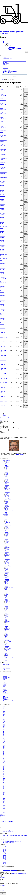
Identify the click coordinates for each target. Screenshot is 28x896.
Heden (6, 539)
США (4, 691)
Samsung (7, 502)
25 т (3, 754)
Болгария (5, 676)
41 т (3, 781)
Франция (5, 694)
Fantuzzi (7, 533)
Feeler (6, 534)
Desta (6, 529)
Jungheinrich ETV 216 (2, 323)
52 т (3, 794)
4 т (3, 775)
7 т (3, 803)
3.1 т (4, 760)
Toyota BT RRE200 (2, 241)
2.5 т (4, 742)
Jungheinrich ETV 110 (2, 314)
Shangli (6, 505)
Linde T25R (2, 328)
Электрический (6, 590)
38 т (3, 773)
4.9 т (4, 779)
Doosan (6, 473)
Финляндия (5, 693)
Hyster (6, 479)
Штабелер (5, 666)
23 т (3, 752)
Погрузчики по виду (7, 58)
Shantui (6, 574)
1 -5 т (4, 716)
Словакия (5, 690)
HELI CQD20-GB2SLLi (3, 140)
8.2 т (4, 807)
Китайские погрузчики (8, 831)
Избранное (2, 419)
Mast (6, 556)
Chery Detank (8, 525)
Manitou (7, 489)
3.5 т (4, 764)
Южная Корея (6, 699)
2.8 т (4, 746)
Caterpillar (7, 466)
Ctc (6, 604)
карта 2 (4, 848)
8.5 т (4, 808)
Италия (4, 684)
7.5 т (4, 805)
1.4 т (4, 721)
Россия (4, 689)
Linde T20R (2, 332)
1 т (3, 718)
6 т (3, 796)
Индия (4, 681)
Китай (4, 686)
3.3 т (4, 762)
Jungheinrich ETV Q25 (2, 268)
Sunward (7, 579)
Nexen (6, 493)
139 (3, 414)
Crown (6, 603)
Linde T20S (2, 364)
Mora (6, 636)
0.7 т (4, 713)
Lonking (7, 552)
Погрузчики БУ (6, 63)
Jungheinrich (7, 482)
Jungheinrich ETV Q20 (2, 264)
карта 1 (4, 846)
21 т (3, 749)
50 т (3, 793)
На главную (2, 877)
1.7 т (4, 725)
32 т (3, 767)
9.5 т (4, 812)
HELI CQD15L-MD (3, 113)
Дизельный (5, 514)
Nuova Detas (8, 496)
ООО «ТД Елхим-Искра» (8, 842)
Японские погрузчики (8, 830)
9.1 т (4, 811)
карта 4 (4, 850)
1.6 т (4, 724)
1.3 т (4, 720)
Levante (7, 624)
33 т (3, 768)
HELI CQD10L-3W (3, 127)
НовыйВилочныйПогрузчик (2, 815)
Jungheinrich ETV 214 (2, 296)
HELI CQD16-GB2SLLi (3, 163)
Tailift (6, 508)
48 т (3, 788)
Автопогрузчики (6, 664)
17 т (3, 735)
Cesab (6, 467)
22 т (3, 751)
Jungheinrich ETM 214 (2, 305)
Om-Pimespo (8, 499)
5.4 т (4, 791)
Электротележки (6, 668)
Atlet (6, 593)
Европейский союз (7, 680)
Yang (6, 513)
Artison (6, 461)
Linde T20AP (3, 373)
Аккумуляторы (6, 62)
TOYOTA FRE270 (2, 236)
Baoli (6, 463)
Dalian (6, 469)
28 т (3, 756)
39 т (3, 774)
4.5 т (4, 776)
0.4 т (4, 709)
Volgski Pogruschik (9, 510)
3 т (3, 759)
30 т (3, 766)
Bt (5, 520)
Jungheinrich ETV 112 (2, 300)
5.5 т (4, 792)
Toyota (6, 509)
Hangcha (7, 537)
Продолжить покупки (3, 894)
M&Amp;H (7, 488)
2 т (3, 738)
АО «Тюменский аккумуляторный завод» (12, 841)
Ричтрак (4, 669)
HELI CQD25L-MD (3, 108)
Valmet (6, 586)
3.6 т (4, 765)
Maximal (7, 490)
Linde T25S (2, 346)
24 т (3, 753)
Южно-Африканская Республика (10, 700)
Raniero (6, 501)
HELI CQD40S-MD (3, 95)
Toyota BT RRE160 (2, 250)
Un (6, 584)
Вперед (4, 415)
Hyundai (7, 480)
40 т (3, 780)
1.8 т (4, 726)
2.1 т (4, 739)
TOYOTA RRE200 (2, 186)
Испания (5, 683)
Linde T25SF (3, 341)
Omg (6, 500)
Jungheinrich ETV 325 (2, 287)
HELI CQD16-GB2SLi (3, 168)
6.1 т (4, 798)
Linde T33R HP (3, 337)
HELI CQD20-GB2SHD (3, 136)
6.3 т (4, 799)
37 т (3, 772)
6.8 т (4, 801)
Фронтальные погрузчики (12, 61)
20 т (3, 748)
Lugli (6, 487)
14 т (3, 732)
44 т (3, 785)
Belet (6, 465)
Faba (6, 609)
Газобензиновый (6, 460)
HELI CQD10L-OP (3, 90)
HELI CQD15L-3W (3, 122)
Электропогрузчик (7, 665)
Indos (6, 481)
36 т (3, 771)
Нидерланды (5, 687)
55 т (3, 795)
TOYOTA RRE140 (2, 214)
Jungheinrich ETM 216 (2, 310)
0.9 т (4, 715)
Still (6, 507)
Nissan (6, 494)
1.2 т (4, 719)
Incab (6, 545)
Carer (6, 599)
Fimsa (6, 474)
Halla (6, 475)
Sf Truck (7, 503)
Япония (4, 701)
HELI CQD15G (3, 177)
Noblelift (7, 495)
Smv (6, 575)
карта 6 (4, 852)
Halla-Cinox (7, 614)
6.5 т (4, 800)
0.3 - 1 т (4, 707)
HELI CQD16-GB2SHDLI (3, 172)
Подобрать (3, 432)
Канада (4, 685)
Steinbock (7, 506)
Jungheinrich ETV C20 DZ (3, 278)
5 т (3, 789)
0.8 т (4, 714)
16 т (3, 734)
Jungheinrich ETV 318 (2, 291)
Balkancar (7, 462)
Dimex (6, 472)
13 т (3, 731)
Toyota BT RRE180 (2, 246)
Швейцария (5, 697)
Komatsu (7, 485)
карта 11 (4, 858)
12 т (3, 729)
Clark (6, 468)
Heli (6, 476)
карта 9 (4, 856)
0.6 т (4, 712)
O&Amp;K (7, 498)
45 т (3, 786)
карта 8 (4, 855)
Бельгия (4, 674)
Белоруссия (5, 673)
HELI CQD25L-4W (3, 104)
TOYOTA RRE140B (2, 209)
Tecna (6, 654)
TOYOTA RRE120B (2, 218)
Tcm (6, 582)
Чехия (4, 696)
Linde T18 (2, 387)
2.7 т (4, 745)
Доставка (5, 64)
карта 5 (4, 851)
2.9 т (4, 747)
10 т (3, 727)
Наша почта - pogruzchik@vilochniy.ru (19, 873)
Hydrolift (7, 478)
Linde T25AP (3, 355)
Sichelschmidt (8, 648)
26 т (3, 755)
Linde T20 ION (3, 378)
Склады (4, 66)
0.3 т (4, 708)
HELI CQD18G (3, 154)
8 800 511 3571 (3, 865)
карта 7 (4, 853)
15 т (3, 733)
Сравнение (2, 420)
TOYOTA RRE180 (2, 191)
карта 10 (4, 857)
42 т (3, 782)
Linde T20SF (3, 360)
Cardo (6, 521)
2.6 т (4, 744)
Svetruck (7, 580)
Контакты (5, 69)
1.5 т (4, 722)
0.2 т (4, 706)
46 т (3, 787)
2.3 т (4, 741)
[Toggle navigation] (0, 55)
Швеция (4, 698)
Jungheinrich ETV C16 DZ (3, 282)
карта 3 (4, 849)
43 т (3, 783)
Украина (4, 692)
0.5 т (4, 711)
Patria (6, 568)
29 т (3, 758)
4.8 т (4, 778)
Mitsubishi (7, 492)
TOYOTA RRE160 (2, 204)
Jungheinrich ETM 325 (2, 319)
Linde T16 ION (3, 401)
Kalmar (6, 483)
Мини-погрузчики (22, 61)
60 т (3, 802)
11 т (3, 728)
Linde (6, 486)
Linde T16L (2, 396)
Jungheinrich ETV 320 (2, 273)
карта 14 (4, 862)
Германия (5, 678)
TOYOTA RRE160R (2, 195)
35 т (3, 769)
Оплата (4, 65)
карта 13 (4, 860)
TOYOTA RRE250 (2, 182)
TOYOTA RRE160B (2, 200)
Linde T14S (2, 405)
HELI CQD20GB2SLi (3, 145)
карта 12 (4, 859)
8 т (3, 806)
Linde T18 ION (3, 382)
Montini (6, 635)
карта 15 (4, 863)
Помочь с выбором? (4, 417)
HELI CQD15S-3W (3, 118)
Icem (6, 619)
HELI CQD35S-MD (3, 99)
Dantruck (7, 470)
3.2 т (4, 761)
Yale (6, 512)
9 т (3, 809)
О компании (5, 68)
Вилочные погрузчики (5, 28)
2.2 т (4, 740)
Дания (4, 679)
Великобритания (6, 677)
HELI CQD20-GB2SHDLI (3, 150)
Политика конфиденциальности (10, 870)
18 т (3, 736)
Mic (6, 633)
